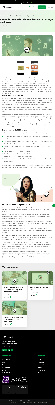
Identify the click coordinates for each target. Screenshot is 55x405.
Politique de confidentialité (39, 401)
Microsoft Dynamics (43, 365)
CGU (21, 401)
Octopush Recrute (7, 367)
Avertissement (6, 372)
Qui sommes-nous (7, 359)
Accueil (2, 16)
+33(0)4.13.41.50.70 (7, 346)
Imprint (4, 370)
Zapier (39, 372)
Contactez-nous (6, 365)
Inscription (42, 7)
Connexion (32, 7)
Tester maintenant (35, 3)
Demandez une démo (53, 205)
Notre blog (5, 362)
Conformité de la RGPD (31, 402)
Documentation (27, 401)
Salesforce (40, 367)
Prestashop (41, 362)
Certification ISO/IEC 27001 (17, 402)
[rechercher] (17, 7)
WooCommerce (42, 370)
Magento (40, 359)
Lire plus (7, 297)
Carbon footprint (42, 402)
